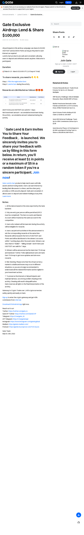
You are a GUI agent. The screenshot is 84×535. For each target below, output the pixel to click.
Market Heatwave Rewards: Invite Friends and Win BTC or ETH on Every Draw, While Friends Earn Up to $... (65, 106)
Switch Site (75, 8)
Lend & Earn (12, 84)
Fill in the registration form (17, 81)
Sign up (5, 297)
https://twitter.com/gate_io (18, 311)
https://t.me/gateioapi (20, 319)
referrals (18, 300)
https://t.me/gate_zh (17, 316)
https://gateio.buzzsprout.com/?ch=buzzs (24, 327)
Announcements (8, 14)
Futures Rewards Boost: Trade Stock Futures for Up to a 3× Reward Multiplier (65, 90)
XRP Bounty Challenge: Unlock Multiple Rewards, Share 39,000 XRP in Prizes (66, 98)
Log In (61, 2)
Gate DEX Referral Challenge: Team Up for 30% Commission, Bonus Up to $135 (65, 121)
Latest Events (22, 14)
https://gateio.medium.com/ (18, 324)
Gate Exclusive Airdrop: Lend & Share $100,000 (36, 14)
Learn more (6, 196)
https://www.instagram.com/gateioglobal (25, 321)
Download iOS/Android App (12, 304)
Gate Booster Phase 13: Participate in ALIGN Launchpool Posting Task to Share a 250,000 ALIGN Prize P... (66, 130)
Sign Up (68, 2)
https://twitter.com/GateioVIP (25, 314)
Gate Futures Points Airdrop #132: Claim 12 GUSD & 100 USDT (64, 114)
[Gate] (7, 2)
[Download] (78, 515)
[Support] (78, 522)
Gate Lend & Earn (8, 183)
